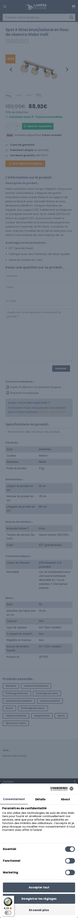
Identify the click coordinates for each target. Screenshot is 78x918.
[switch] (8, 913)
